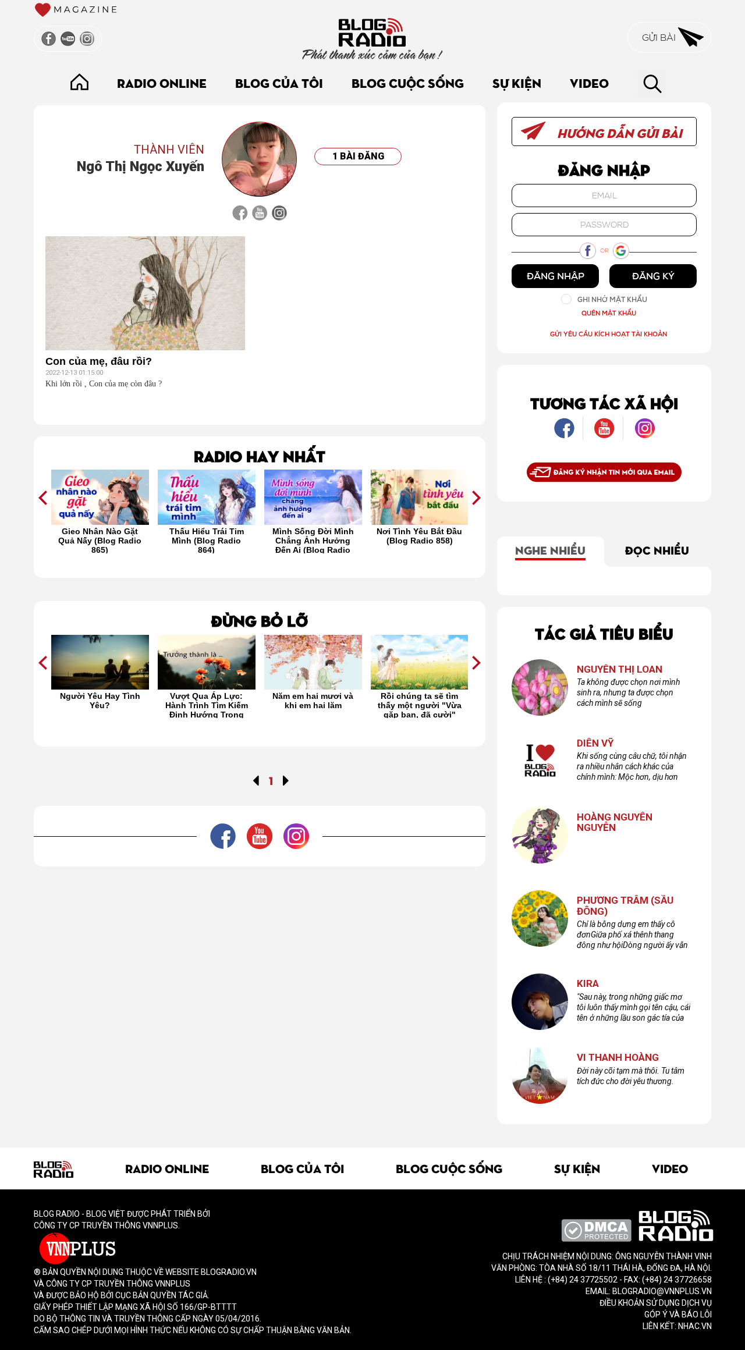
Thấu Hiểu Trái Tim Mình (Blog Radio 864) (206, 540)
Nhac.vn (694, 1326)
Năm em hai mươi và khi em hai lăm (312, 700)
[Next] (286, 779)
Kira (588, 983)
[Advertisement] (259, 892)
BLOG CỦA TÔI (279, 82)
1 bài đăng (358, 156)
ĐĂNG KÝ (653, 275)
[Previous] (256, 779)
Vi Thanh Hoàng (618, 1057)
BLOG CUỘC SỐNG (408, 82)
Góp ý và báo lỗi (678, 1314)
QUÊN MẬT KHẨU (608, 312)
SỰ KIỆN (516, 82)
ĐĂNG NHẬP (555, 275)
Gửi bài (660, 37)
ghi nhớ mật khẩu (612, 299)
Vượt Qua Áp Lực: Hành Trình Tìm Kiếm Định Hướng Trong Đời (206, 704)
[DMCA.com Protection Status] (596, 1229)
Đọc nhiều (657, 549)
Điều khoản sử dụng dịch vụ (655, 1303)
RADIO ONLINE (162, 82)
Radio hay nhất (259, 455)
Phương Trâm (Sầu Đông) (625, 905)
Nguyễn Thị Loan (619, 669)
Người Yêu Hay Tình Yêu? (100, 700)
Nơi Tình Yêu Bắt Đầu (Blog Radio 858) (419, 536)
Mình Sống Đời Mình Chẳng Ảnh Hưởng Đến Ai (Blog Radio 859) (313, 540)
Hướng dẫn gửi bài (618, 132)
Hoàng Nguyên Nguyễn (614, 822)
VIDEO (589, 82)
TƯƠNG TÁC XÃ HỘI (604, 402)
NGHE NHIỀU (550, 549)
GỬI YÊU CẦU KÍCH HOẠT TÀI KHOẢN (608, 333)
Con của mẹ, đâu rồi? (98, 361)
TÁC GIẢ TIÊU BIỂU (604, 633)
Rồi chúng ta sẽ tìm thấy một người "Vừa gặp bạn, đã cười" (420, 704)
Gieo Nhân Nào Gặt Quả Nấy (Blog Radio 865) (99, 540)
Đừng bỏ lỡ (259, 620)
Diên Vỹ (595, 743)
